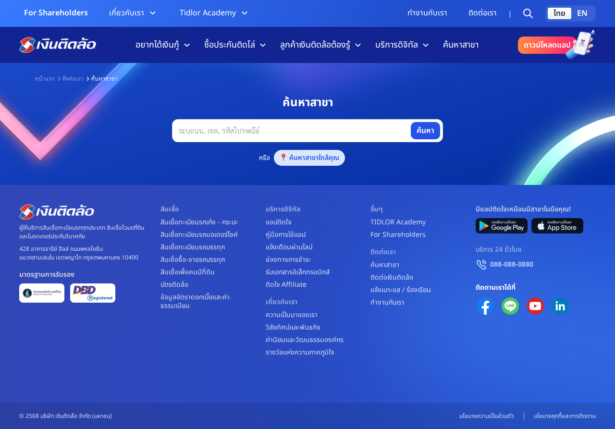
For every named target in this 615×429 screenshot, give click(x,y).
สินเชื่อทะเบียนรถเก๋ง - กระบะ (199, 222)
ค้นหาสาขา (461, 44)
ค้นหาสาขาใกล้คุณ (314, 158)
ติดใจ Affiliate (286, 285)
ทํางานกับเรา (427, 13)
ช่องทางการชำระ (288, 260)
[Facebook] (485, 306)
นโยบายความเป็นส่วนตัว (486, 416)
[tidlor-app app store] (557, 225)
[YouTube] (535, 306)
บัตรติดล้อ (174, 285)
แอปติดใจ (278, 222)
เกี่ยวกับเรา (126, 13)
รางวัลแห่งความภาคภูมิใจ (300, 352)
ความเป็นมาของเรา (292, 315)
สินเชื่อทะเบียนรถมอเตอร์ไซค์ (199, 235)
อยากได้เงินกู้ (157, 44)
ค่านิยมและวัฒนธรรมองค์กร (305, 340)
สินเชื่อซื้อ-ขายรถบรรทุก (192, 260)
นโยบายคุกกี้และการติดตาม (565, 416)
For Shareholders (56, 13)
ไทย (560, 13)
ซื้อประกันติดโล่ (229, 44)
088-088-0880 (511, 264)
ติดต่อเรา (482, 13)
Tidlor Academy (208, 13)
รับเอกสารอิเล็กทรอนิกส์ (298, 272)
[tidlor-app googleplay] (502, 225)
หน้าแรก (45, 78)
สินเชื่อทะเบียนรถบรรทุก (192, 247)
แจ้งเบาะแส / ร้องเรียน (400, 290)
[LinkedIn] (560, 306)
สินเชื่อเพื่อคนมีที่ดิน (187, 272)
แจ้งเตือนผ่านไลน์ (289, 247)
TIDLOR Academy (398, 222)
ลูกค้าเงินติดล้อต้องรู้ (315, 44)
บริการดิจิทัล (396, 44)
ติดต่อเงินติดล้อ (391, 277)
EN (582, 13)
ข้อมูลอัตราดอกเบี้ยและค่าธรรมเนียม (195, 301)
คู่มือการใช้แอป (286, 235)
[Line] (510, 306)
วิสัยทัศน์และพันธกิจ (293, 327)
